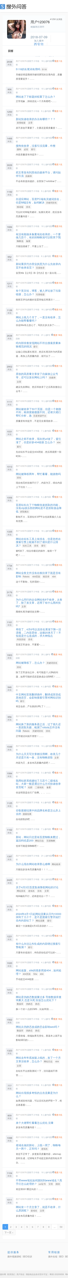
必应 (26, 149)
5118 (44, 69)
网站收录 (56, 864)
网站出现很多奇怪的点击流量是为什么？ (37, 1094)
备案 (28, 241)
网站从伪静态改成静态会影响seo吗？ (38, 1027)
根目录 (46, 576)
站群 (30, 787)
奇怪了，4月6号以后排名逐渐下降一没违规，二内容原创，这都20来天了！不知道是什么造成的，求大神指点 (38, 632)
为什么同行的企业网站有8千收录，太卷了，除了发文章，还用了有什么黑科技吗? (39, 603)
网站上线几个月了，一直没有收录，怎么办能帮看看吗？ (38, 318)
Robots (26, 576)
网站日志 (39, 840)
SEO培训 (27, 1256)
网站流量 (40, 920)
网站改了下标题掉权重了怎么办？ (35, 96)
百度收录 (40, 267)
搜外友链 (52, 1256)
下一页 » (8, 1232)
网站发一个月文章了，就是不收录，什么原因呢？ (38, 1208)
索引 (33, 149)
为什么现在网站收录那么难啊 (33, 864)
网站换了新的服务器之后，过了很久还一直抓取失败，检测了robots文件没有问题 (38, 727)
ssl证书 (42, 1183)
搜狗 (19, 149)
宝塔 (51, 1183)
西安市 (39, 44)
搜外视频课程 (14, 1256)
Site (35, 973)
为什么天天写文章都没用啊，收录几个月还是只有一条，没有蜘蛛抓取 (38, 755)
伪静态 (29, 1003)
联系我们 (11, 1274)
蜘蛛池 (20, 241)
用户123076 (21, 61)
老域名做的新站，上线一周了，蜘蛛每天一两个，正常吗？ (38, 1146)
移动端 (20, 206)
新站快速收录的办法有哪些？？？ (35, 119)
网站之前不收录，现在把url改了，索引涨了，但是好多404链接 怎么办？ (38, 440)
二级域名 (39, 787)
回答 (10, 51)
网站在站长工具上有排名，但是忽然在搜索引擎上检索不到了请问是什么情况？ (38, 542)
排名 (28, 206)
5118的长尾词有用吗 (28, 69)
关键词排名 (51, 202)
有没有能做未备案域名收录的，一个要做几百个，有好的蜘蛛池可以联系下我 (38, 235)
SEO (14, 6)
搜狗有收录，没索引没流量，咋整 (35, 146)
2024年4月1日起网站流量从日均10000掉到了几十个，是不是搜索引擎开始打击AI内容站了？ (38, 917)
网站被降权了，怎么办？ (30, 663)
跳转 (58, 1183)
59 (61, 1226)
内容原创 (21, 639)
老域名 (31, 890)
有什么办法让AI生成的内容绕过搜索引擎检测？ (38, 945)
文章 (30, 122)
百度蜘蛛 (51, 840)
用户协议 (20, 1274)
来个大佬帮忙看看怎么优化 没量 (34, 1123)
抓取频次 (24, 511)
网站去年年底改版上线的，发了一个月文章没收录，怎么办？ (38, 1059)
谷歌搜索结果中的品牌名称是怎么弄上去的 (38, 812)
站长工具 (27, 545)
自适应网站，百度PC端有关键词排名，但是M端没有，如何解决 (39, 200)
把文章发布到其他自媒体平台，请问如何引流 (38, 174)
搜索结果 (27, 813)
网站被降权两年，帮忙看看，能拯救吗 (38, 474)
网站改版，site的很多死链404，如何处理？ (38, 972)
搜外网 (3, 1274)
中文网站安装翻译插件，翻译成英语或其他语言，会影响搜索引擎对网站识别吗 (38, 697)
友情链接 (21, 122)
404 (58, 442)
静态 (37, 1003)
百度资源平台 (39, 415)
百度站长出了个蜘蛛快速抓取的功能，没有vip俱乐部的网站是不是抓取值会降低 (39, 508)
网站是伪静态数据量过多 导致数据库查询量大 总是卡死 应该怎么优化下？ (38, 998)
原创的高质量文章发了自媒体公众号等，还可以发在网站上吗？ (37, 375)
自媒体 (28, 175)
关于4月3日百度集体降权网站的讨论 (37, 887)
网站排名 (21, 890)
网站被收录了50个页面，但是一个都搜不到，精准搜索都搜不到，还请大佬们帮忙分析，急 (38, 412)
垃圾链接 (40, 294)
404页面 (36, 576)
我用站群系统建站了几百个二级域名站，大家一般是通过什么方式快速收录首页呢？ (38, 784)
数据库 (20, 1003)
